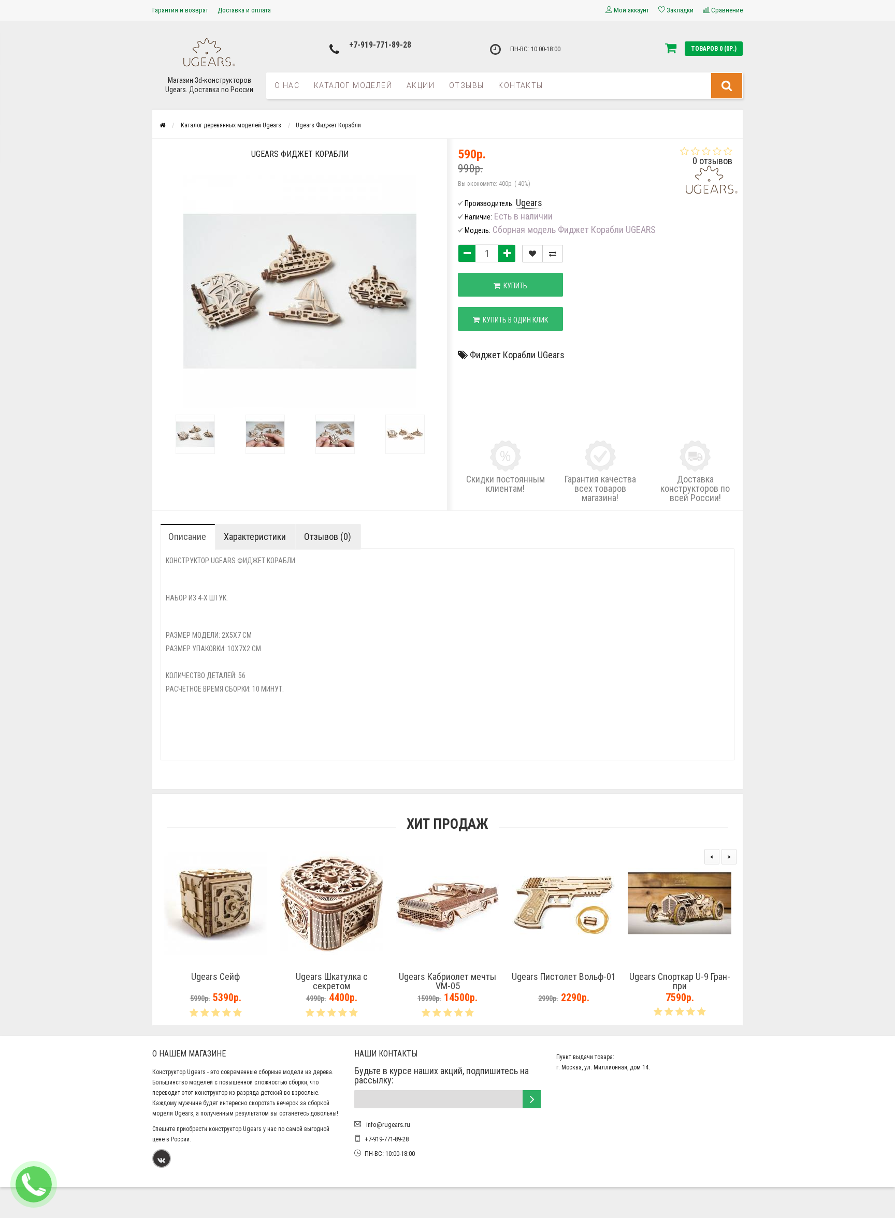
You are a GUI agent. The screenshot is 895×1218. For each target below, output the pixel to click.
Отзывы (466, 85)
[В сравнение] (552, 253)
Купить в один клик (514, 320)
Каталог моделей (353, 85)
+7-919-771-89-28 (380, 45)
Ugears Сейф (215, 976)
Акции (421, 85)
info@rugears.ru (387, 1124)
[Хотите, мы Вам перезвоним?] (33, 1184)
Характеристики (255, 536)
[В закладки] (532, 253)
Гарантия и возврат (180, 10)
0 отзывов (712, 160)
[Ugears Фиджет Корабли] (195, 434)
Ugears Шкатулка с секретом (332, 981)
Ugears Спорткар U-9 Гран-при (679, 981)
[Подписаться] (532, 1099)
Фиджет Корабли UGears (517, 354)
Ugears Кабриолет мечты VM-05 (447, 981)
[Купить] (191, 963)
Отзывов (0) (327, 536)
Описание (187, 536)
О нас (287, 85)
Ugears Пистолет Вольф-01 (564, 976)
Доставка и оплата (244, 10)
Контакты (520, 85)
